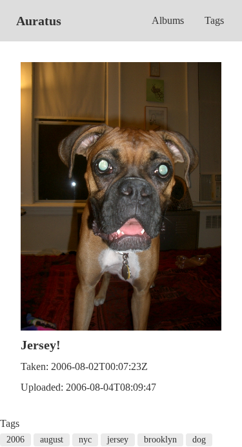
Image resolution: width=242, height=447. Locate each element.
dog (199, 439)
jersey (117, 439)
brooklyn (160, 439)
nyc (85, 439)
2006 (15, 439)
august (51, 439)
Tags (214, 20)
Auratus (38, 21)
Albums (168, 20)
